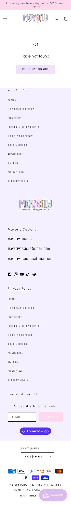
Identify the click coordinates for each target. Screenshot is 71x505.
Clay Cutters (15, 118)
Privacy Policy (20, 288)
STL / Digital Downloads (21, 109)
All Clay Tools (16, 172)
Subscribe (51, 417)
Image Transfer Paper (20, 136)
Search (12, 100)
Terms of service (27, 495)
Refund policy (32, 490)
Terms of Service (23, 394)
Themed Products (18, 181)
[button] (5, 18)
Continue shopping (35, 69)
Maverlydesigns (26, 485)
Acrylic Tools (15, 154)
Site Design (42, 485)
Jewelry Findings (18, 145)
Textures (13, 163)
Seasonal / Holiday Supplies (24, 127)
